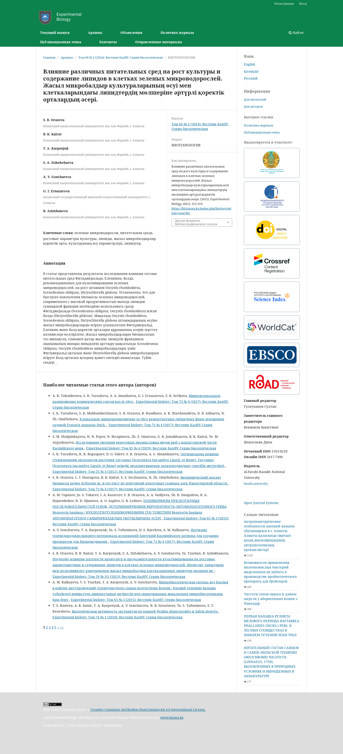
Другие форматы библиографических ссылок (196, 222)
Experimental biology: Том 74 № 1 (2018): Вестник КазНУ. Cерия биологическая (117, 617)
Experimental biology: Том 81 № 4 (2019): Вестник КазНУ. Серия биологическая (151, 448)
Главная (49, 57)
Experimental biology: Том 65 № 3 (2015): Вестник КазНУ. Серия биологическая (136, 599)
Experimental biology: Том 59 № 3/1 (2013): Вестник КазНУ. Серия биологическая (118, 576)
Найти (298, 32)
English (249, 64)
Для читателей (255, 99)
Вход (303, 3)
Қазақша (251, 71)
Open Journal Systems (261, 503)
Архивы (95, 32)
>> (62, 627)
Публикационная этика (60, 42)
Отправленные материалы (158, 42)
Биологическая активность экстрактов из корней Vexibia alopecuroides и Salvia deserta (145, 611)
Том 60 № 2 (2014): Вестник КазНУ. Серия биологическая (120, 57)
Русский (251, 78)
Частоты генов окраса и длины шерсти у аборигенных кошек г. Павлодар (271, 599)
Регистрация (284, 3)
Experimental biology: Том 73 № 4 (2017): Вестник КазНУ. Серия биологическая (117, 489)
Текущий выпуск (55, 32)
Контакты (108, 42)
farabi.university (256, 483)
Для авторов (253, 106)
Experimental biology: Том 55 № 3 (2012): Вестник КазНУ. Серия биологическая (117, 471)
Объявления (131, 32)
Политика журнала (177, 32)
